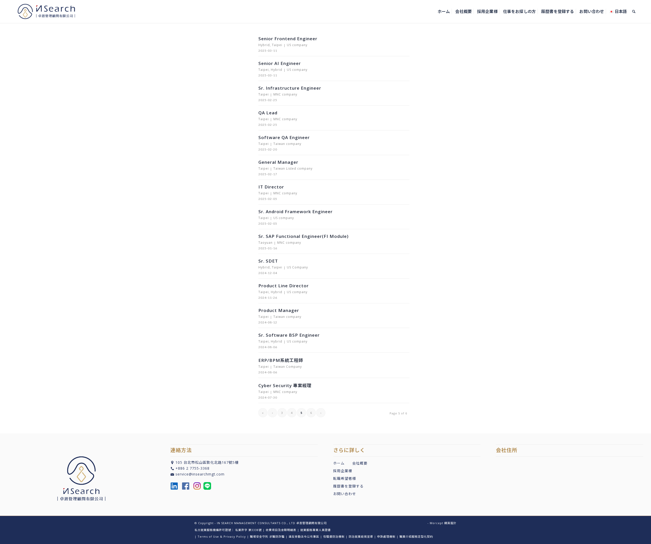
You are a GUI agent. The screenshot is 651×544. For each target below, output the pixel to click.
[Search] (634, 11)
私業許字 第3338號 (248, 530)
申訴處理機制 (386, 536)
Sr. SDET (268, 261)
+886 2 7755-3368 (192, 468)
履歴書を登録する (348, 486)
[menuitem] (443, 11)
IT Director (271, 187)
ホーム (339, 463)
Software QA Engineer (284, 137)
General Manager (278, 162)
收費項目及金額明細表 (281, 530)
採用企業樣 (342, 470)
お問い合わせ (344, 493)
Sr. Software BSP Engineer (289, 335)
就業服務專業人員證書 (315, 530)
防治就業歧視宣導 (361, 536)
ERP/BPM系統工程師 (280, 360)
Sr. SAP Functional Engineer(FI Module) (303, 236)
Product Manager (278, 310)
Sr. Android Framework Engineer (295, 211)
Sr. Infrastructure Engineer (289, 88)
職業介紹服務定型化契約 (416, 536)
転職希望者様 (344, 478)
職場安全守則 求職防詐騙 (267, 536)
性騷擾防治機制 (334, 536)
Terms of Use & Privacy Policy (222, 536)
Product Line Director (283, 286)
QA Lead (267, 113)
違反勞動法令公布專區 (304, 536)
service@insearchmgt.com (200, 474)
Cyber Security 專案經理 (285, 385)
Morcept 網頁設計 (443, 523)
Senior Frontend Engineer (287, 39)
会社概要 (359, 463)
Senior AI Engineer (279, 63)
